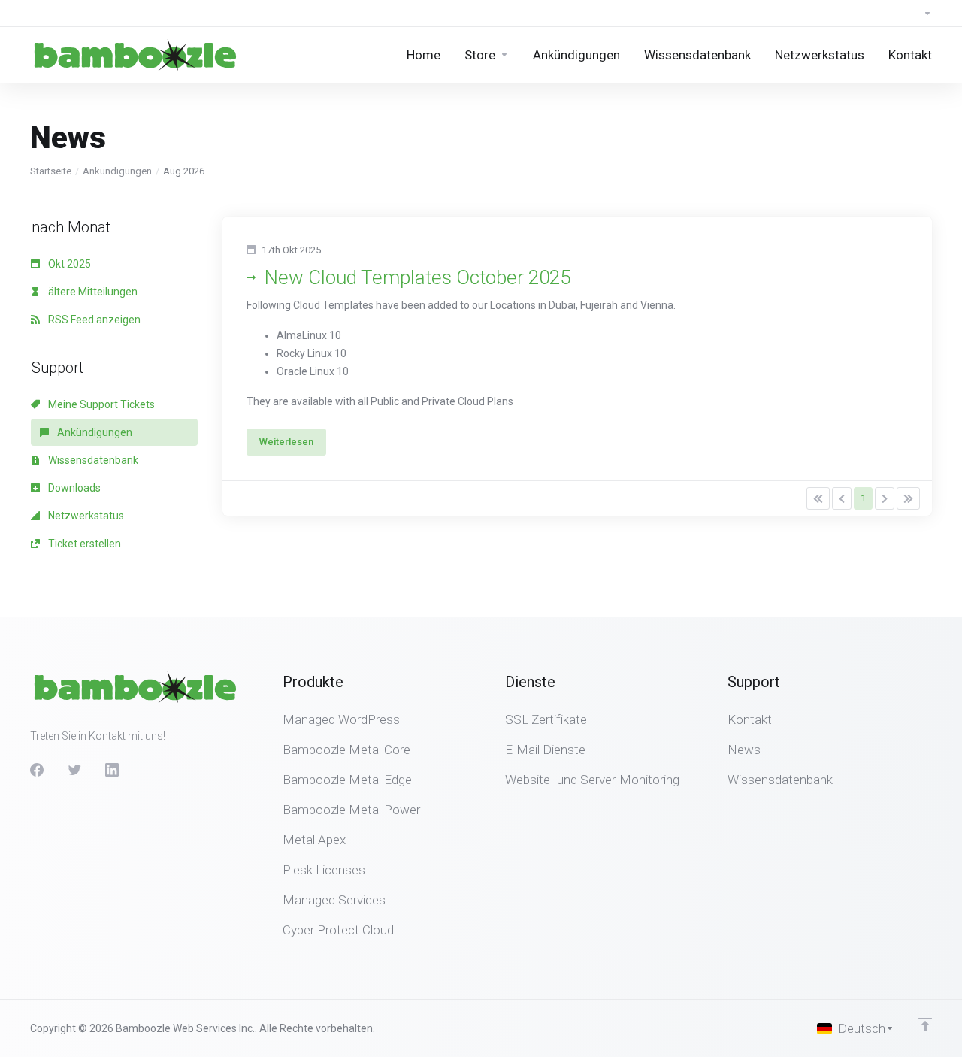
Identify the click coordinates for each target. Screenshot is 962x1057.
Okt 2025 (68, 264)
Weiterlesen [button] (286, 441)
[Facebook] (37, 770)
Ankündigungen (117, 171)
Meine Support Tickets (100, 404)
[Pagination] (818, 498)
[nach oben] (925, 1024)
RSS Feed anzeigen (93, 319)
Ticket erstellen (83, 544)
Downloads (73, 488)
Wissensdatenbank (92, 460)
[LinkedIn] (112, 770)
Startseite (50, 171)
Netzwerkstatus (85, 516)
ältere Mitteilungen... (95, 292)
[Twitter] (74, 770)
